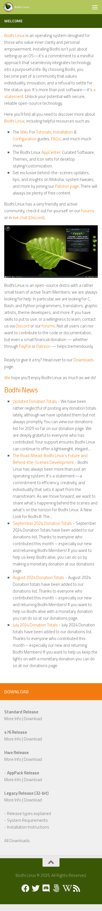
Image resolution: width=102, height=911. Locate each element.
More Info (12, 718)
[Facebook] (25, 888)
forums (87, 210)
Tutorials (43, 132)
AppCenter (50, 152)
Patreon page (67, 186)
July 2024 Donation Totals (35, 625)
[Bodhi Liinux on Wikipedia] (66, 888)
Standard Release (21, 712)
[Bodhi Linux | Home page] (21, 7)
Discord (22, 326)
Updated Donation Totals (35, 401)
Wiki (23, 132)
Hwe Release (16, 752)
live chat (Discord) (28, 217)
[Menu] (95, 7)
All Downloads (17, 840)
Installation (63, 132)
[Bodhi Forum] (56, 888)
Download (33, 718)
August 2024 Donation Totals (38, 577)
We (7, 377)
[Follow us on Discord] (46, 888)
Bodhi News (21, 390)
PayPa (24, 346)
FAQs (56, 139)
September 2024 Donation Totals (42, 523)
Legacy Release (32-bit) (26, 793)
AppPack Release (23, 773)
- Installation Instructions (26, 827)
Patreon (43, 346)
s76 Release (15, 732)
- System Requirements (26, 820)
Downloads (83, 360)
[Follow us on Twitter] (36, 888)
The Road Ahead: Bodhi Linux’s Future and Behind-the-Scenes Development (50, 459)
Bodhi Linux (14, 35)
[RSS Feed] (76, 888)
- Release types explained (27, 813)
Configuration (25, 139)
